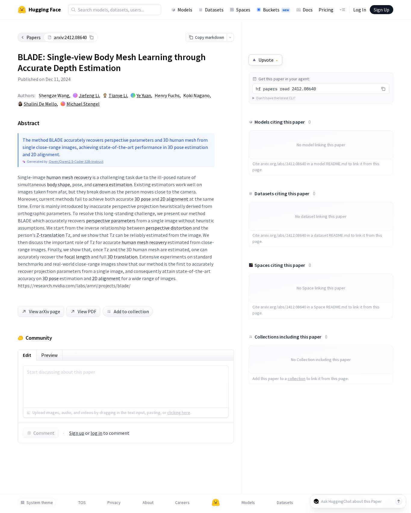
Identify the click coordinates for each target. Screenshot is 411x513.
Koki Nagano (196, 95)
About (148, 502)
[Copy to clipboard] (91, 37)
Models (185, 10)
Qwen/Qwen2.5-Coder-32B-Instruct (76, 161)
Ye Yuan (144, 95)
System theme (39, 502)
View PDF (87, 311)
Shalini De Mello (40, 104)
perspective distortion (169, 228)
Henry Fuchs (167, 95)
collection (296, 378)
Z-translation (50, 235)
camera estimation (112, 184)
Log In (359, 10)
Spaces (243, 10)
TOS (82, 502)
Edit (27, 355)
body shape (58, 184)
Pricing (326, 10)
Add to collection (131, 311)
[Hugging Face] (216, 502)
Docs (308, 10)
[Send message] (398, 501)
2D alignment (174, 199)
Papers (33, 37)
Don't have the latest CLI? (275, 98)
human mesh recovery (68, 177)
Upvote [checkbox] (268, 60)
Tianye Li (118, 95)
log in (96, 433)
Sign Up (381, 10)
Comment (43, 433)
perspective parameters (110, 221)
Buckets (276, 10)
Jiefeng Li (89, 95)
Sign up (76, 433)
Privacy (114, 502)
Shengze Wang (54, 95)
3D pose (142, 199)
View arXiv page (44, 311)
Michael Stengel (83, 104)
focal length (77, 257)
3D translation (122, 257)
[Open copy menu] (230, 37)
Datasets (214, 10)
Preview (49, 355)
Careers (182, 502)
